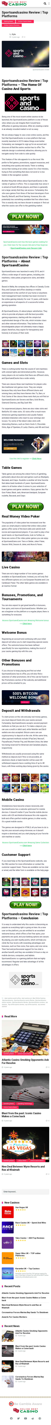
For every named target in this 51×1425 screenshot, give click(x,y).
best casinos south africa (13, 998)
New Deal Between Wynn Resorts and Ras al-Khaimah (22, 1306)
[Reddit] (33, 1418)
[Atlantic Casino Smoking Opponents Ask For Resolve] (25, 1037)
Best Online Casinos (38, 998)
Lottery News (22, 1160)
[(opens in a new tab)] (36, 459)
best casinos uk (27, 998)
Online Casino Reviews (11, 25)
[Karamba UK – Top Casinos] (8, 1279)
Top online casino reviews (16, 1004)
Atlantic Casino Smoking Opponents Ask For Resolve (25, 1293)
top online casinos (31, 1004)
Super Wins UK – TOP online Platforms (28, 1254)
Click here (27, 624)
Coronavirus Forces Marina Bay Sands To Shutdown (25, 1312)
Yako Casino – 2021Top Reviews (29, 1238)
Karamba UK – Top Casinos (27, 1269)
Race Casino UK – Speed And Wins (30, 1223)
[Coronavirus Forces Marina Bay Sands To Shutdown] (8, 1387)
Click (34, 459)
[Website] (40, 1418)
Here (39, 459)
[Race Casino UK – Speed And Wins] (8, 1233)
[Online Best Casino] (14, 3)
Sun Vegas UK (21, 1207)
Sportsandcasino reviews (37, 1002)
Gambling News (9, 1054)
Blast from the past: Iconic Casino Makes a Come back (21, 1115)
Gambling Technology (25, 1104)
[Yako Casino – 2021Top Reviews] (8, 1248)
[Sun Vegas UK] (8, 1217)
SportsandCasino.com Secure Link (26, 248)
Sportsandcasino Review (20, 1002)
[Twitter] (18, 1418)
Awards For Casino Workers (14, 1317)
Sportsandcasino (7, 1000)
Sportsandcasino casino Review (24, 1000)
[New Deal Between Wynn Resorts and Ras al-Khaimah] (25, 1144)
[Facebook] (11, 1418)
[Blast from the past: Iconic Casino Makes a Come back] (25, 1091)
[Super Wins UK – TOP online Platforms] (8, 1263)
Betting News (8, 21)
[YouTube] (25, 1418)
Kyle (14, 34)
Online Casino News (24, 21)
